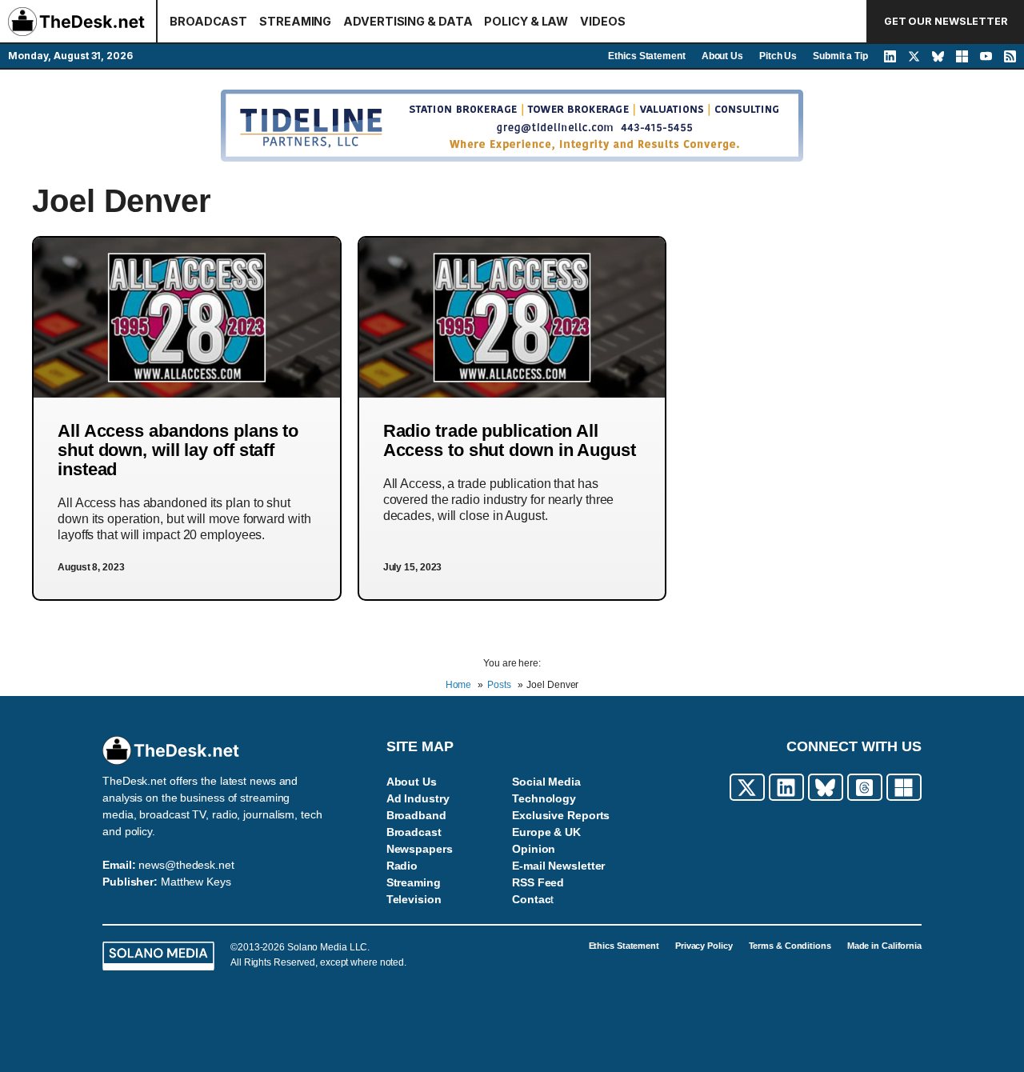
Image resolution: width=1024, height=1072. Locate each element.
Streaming (413, 882)
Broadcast (414, 832)
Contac (531, 899)
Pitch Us (778, 56)
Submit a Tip (840, 56)
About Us (722, 56)
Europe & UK (546, 832)
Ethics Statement (646, 56)
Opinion (533, 848)
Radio (402, 865)
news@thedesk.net (186, 864)
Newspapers (419, 848)
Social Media (546, 781)
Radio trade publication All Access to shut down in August (509, 440)
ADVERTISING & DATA (407, 21)
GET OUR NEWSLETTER (946, 21)
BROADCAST (208, 21)
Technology (544, 798)
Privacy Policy (704, 945)
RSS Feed (538, 882)
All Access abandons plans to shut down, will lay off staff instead (178, 450)
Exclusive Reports (561, 815)
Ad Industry (418, 798)
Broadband (416, 815)
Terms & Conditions (790, 945)
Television (414, 899)
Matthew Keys (196, 881)
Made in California (884, 945)
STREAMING (295, 21)
